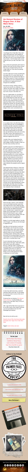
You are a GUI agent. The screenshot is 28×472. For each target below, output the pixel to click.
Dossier (23, 13)
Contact (20, 1)
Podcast (5, 1)
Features (14, 13)
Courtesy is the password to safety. (14, 384)
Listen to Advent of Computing (14, 343)
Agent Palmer (14, 7)
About (16, 1)
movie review (10, 325)
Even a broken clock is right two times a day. (14, 389)
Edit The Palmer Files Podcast (14, 338)
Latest (5, 13)
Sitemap (24, 462)
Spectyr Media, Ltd (17, 462)
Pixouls (15, 468)
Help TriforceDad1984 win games (14, 345)
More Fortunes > (14, 400)
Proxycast (11, 1)
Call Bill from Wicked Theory (14, 340)
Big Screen (7, 27)
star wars (16, 325)
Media (11, 27)
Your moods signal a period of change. (14, 395)
